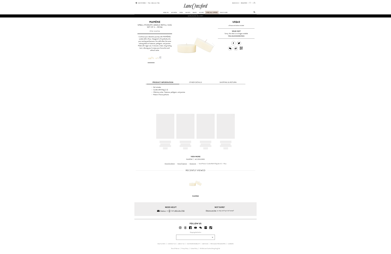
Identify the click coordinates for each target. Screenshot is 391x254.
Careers (230, 244)
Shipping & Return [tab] (228, 82)
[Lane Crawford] (195, 9)
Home (201, 12)
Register (244, 3)
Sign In (234, 3)
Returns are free (211, 210)
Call (177, 211)
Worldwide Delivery (195, 16)
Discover (223, 12)
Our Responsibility (193, 244)
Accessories (200, 159)
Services (205, 244)
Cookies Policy (194, 248)
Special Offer (211, 12)
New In (166, 12)
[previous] (177, 45)
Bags (195, 12)
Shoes (187, 12)
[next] (213, 45)
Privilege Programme (218, 244)
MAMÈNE (154, 22)
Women (174, 12)
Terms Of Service (175, 248)
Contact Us (172, 244)
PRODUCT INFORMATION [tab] (163, 82)
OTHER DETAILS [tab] (195, 82)
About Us (181, 244)
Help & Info (161, 244)
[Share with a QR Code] (241, 48)
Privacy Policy (184, 248)
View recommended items (236, 36)
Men (181, 12)
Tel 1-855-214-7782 (154, 3)
